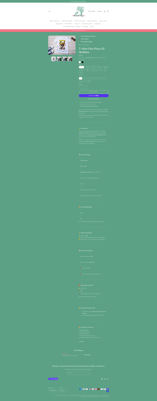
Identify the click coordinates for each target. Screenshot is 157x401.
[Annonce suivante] (108, 1)
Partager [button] (82, 341)
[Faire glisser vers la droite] (74, 59)
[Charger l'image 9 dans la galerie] (59, 58)
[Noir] (82, 62)
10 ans (105, 67)
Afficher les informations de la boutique (89, 106)
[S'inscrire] (89, 373)
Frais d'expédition (89, 57)
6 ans (93, 67)
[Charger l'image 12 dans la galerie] (64, 58)
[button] (49, 11)
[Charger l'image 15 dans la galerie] (70, 58)
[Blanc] (80, 62)
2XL (81, 73)
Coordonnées (83, 395)
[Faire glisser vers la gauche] (49, 59)
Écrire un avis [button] (87, 354)
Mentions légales (105, 396)
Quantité (81, 84)
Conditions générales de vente (95, 396)
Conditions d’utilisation (104, 395)
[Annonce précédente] (48, 1)
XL (105, 70)
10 (89, 81)
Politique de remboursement (92, 395)
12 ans (81, 70)
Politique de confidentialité (73, 395)
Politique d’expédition (83, 396)
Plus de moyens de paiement (93, 98)
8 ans (99, 67)
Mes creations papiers (62, 395)
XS (87, 70)
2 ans (81, 67)
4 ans (87, 67)
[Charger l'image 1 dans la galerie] (53, 58)
